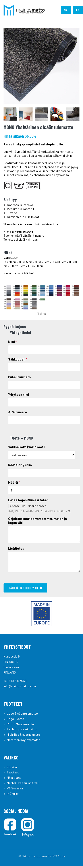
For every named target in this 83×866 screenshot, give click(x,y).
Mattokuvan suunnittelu (23, 783)
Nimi (12, 342)
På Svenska (15, 788)
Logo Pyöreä (15, 719)
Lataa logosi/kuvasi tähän (28, 500)
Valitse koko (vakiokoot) (26, 447)
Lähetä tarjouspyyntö (25, 588)
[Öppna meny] (53, 10)
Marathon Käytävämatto (23, 740)
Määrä (14, 482)
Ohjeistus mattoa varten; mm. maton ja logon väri (37, 521)
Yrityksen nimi (18, 394)
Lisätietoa (16, 548)
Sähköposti (17, 359)
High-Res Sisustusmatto (23, 734)
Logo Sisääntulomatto (22, 713)
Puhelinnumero (19, 377)
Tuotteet (13, 772)
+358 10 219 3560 (15, 681)
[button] (10, 114)
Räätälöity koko (20, 465)
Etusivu (12, 767)
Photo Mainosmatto (20, 724)
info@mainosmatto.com (20, 686)
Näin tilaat (14, 777)
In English (13, 793)
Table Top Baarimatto (22, 729)
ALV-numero (17, 412)
